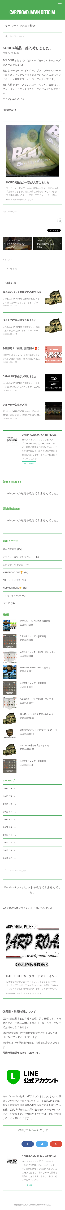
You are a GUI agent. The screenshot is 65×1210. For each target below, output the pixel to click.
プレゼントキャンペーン (16, 595)
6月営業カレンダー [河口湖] (33, 760)
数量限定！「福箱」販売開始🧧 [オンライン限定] (30, 348)
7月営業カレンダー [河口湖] (33, 682)
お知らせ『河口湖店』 (16, 564)
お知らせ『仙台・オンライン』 (21, 556)
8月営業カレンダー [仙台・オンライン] (38, 651)
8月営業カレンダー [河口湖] (33, 636)
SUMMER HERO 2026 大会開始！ (36, 620)
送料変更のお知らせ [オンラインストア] (38, 729)
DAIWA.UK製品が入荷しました (20, 376)
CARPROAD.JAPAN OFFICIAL (33, 12)
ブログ (9, 603)
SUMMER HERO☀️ (15, 587)
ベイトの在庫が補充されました (20, 320)
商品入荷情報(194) (10, 211)
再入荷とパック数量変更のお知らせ (22, 292)
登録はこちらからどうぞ (32, 1130)
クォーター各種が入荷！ (16, 404)
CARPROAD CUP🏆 (15, 572)
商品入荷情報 (12, 548)
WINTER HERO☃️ (14, 579)
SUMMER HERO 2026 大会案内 (35, 667)
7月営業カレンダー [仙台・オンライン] (38, 698)
